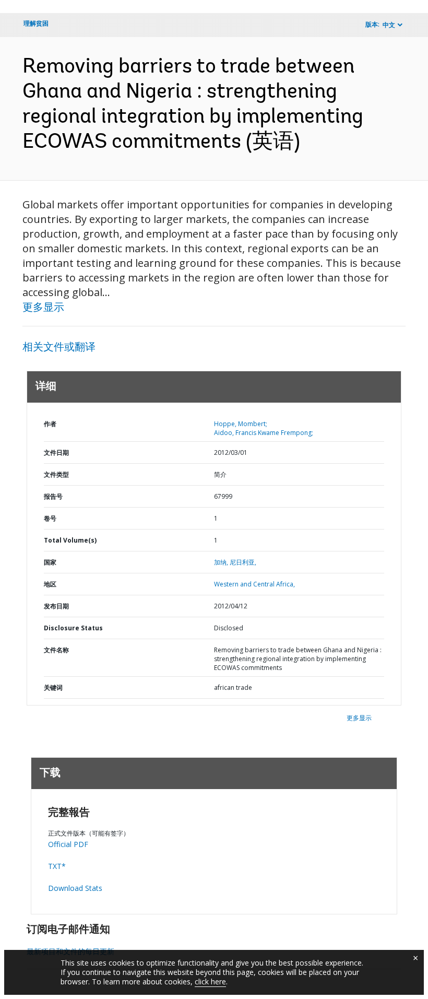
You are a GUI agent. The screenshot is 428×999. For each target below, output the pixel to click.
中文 (389, 24)
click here (210, 981)
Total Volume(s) (70, 540)
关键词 (53, 687)
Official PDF (68, 844)
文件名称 (56, 649)
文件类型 (56, 474)
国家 (50, 562)
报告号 (53, 496)
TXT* (57, 866)
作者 (50, 423)
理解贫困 (36, 23)
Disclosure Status (73, 628)
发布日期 (56, 606)
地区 (50, 584)
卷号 (50, 518)
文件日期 (56, 452)
